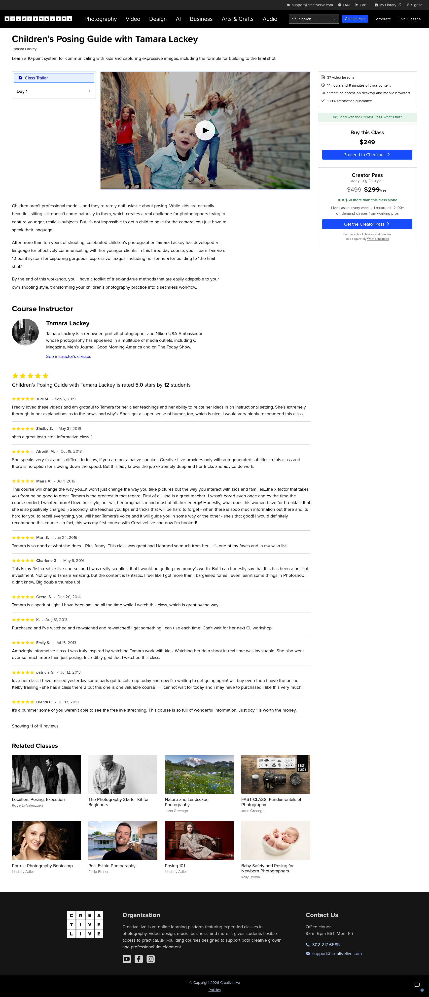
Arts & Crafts (238, 19)
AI (178, 19)
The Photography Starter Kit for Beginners (118, 802)
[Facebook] (138, 959)
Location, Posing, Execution (38, 799)
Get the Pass (355, 18)
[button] (417, 985)
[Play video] (205, 130)
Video (133, 19)
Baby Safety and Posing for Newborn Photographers (267, 868)
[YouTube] (126, 959)
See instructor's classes (68, 356)
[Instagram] (150, 959)
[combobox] (314, 18)
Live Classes (409, 19)
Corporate (382, 19)
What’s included (378, 239)
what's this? (393, 117)
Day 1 (22, 91)
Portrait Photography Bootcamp (42, 865)
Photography (100, 19)
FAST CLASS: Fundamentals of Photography (271, 802)
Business (201, 19)
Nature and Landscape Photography (187, 802)
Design (158, 19)
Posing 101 (175, 865)
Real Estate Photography (112, 865)
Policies (215, 989)
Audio (270, 19)
